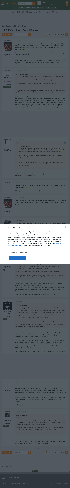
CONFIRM (17, 258)
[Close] (66, 227)
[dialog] (35, 244)
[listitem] (35, 252)
